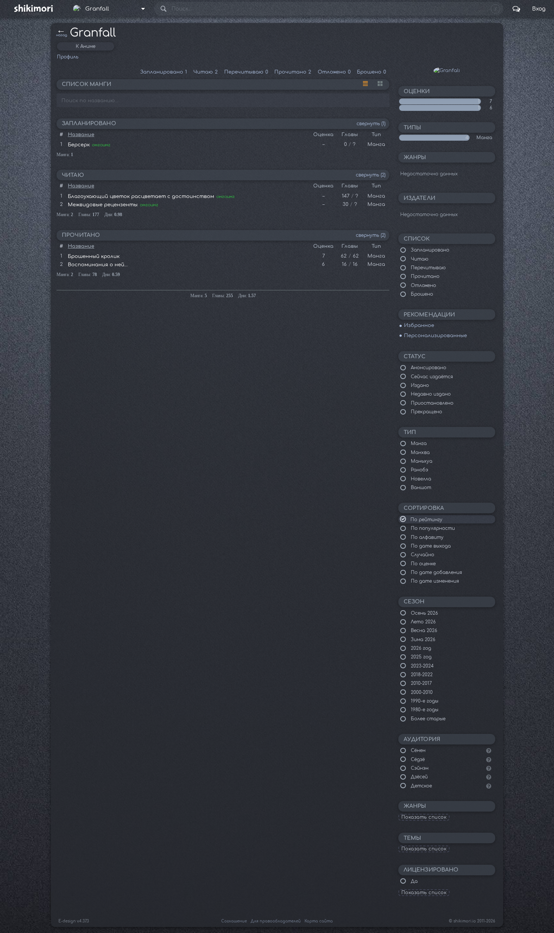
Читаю (205, 72)
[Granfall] (446, 70)
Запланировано (163, 72)
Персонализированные (435, 335)
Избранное (419, 325)
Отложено (334, 72)
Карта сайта (319, 921)
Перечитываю (246, 72)
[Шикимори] (33, 8)
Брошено (371, 72)
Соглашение (234, 921)
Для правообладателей (276, 921)
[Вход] (538, 8)
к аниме (85, 46)
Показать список (424, 817)
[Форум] (516, 8)
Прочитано (292, 72)
